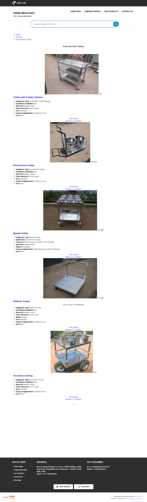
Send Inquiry (73, 118)
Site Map (17, 480)
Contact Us (127, 11)
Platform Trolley (21, 301)
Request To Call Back (73, 121)
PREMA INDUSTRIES (23, 14)
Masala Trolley (20, 233)
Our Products (111, 11)
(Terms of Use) (138, 496)
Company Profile (92, 11)
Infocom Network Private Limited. (133, 498)
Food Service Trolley (23, 165)
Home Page (75, 11)
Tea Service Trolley (23, 376)
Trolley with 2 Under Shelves (28, 97)
